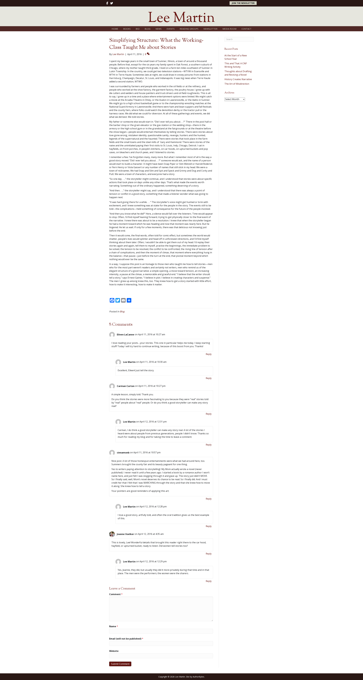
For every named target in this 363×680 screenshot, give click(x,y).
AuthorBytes (198, 676)
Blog (122, 311)
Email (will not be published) (126, 638)
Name (113, 626)
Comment (116, 594)
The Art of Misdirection (236, 83)
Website (114, 651)
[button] (243, 3)
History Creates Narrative (238, 79)
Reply (209, 354)
